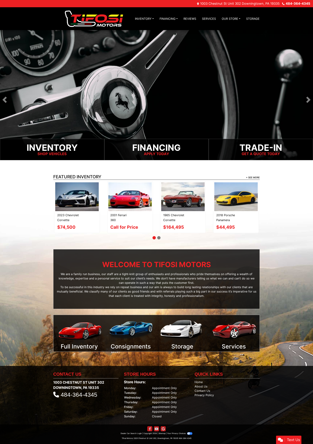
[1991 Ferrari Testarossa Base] (183, 194)
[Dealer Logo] (94, 18)
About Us (201, 382)
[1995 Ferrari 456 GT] (130, 192)
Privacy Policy (204, 390)
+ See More (253, 178)
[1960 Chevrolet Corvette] (77, 192)
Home (199, 377)
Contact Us (202, 386)
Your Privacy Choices (176, 429)
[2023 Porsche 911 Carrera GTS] (236, 192)
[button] (4, 100)
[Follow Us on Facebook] (149, 424)
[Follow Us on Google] (163, 424)
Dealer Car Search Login (131, 429)
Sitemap (162, 429)
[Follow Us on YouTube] (156, 424)
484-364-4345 (298, 3)
